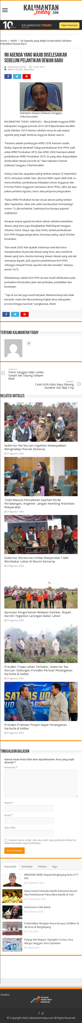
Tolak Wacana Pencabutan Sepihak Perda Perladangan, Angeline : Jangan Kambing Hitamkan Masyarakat (39, 503)
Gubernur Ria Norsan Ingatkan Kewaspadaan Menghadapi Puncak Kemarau (35, 447)
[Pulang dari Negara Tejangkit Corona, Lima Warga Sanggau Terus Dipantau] (12, 945)
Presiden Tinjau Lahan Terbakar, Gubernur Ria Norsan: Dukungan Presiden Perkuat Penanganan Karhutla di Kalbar (38, 670)
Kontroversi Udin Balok (37, 907)
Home (3, 40)
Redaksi (5, 994)
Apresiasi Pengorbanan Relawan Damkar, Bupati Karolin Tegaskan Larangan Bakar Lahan (37, 614)
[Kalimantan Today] (41, 9)
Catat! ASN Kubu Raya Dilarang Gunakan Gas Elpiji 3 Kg (54, 384)
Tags (54, 866)
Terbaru (42, 866)
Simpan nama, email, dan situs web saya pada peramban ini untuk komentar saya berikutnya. (40, 842)
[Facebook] (39, 1013)
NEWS (14, 40)
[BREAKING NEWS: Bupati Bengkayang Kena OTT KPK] (12, 880)
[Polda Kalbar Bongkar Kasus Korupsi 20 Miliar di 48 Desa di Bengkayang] (12, 928)
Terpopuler (10, 866)
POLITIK (18, 69)
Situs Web (10, 827)
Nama (8, 802)
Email (8, 815)
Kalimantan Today (17, 67)
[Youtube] (42, 1013)
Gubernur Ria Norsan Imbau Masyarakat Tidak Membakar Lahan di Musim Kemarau (36, 559)
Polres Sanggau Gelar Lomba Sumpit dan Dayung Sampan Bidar (26, 374)
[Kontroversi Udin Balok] (12, 912)
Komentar (11, 767)
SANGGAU (29, 69)
